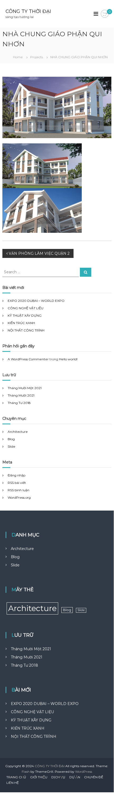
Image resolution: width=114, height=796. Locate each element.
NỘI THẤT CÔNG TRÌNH (26, 330)
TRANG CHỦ (16, 777)
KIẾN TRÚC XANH (21, 323)
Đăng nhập (16, 475)
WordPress (83, 772)
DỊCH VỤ (58, 777)
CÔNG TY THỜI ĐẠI (28, 11)
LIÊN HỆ (12, 783)
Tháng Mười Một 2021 (25, 388)
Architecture (18, 432)
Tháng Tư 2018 (19, 403)
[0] (104, 14)
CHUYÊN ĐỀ (93, 777)
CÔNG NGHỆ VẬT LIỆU (25, 308)
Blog (11, 439)
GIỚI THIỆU (38, 777)
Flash (26, 772)
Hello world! (68, 359)
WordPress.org (19, 497)
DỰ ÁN (74, 777)
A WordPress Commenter (28, 359)
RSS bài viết (17, 483)
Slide (11, 446)
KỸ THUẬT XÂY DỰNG (25, 315)
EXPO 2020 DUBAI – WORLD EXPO (36, 301)
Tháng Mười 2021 (21, 395)
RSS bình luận (18, 490)
